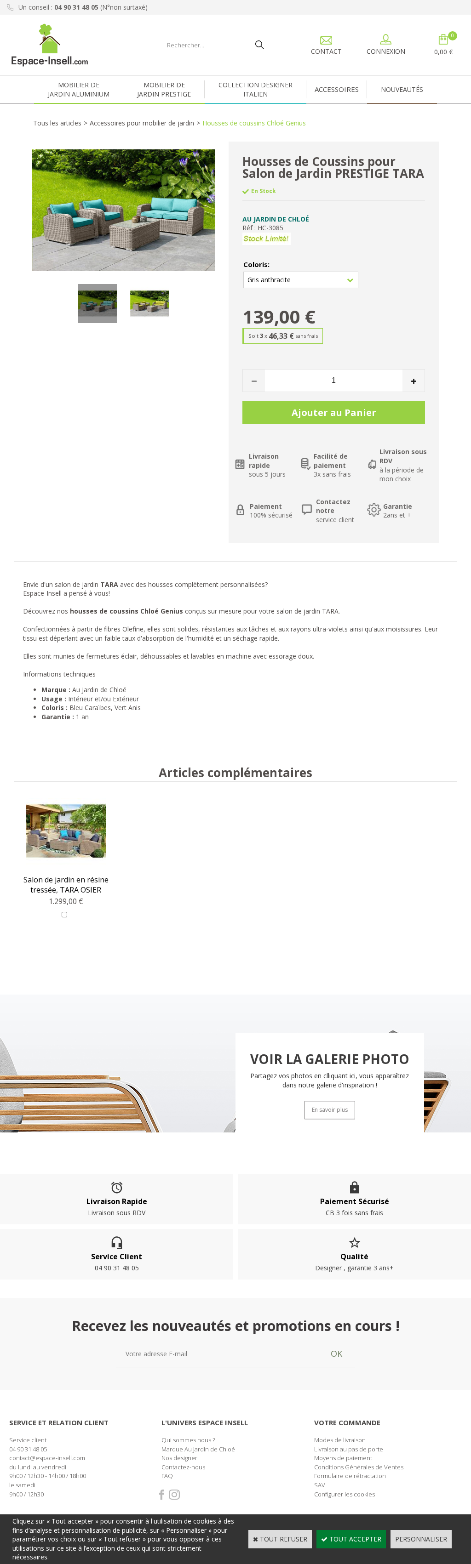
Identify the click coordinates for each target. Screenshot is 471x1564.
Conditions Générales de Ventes (358, 1467)
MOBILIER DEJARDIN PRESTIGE (164, 89)
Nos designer (179, 1458)
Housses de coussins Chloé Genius (254, 123)
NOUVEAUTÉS (402, 89)
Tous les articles (57, 123)
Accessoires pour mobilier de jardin (142, 123)
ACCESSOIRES (337, 89)
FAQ (167, 1476)
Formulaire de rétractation (350, 1476)
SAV (319, 1485)
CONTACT (326, 51)
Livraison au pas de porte (348, 1449)
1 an (83, 716)
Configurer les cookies (344, 1494)
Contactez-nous (183, 1467)
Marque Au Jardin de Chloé (198, 1449)
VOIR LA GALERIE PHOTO (329, 1059)
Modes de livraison (340, 1440)
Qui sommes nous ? (188, 1440)
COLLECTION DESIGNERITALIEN (255, 89)
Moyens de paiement (343, 1458)
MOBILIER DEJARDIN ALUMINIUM (78, 89)
